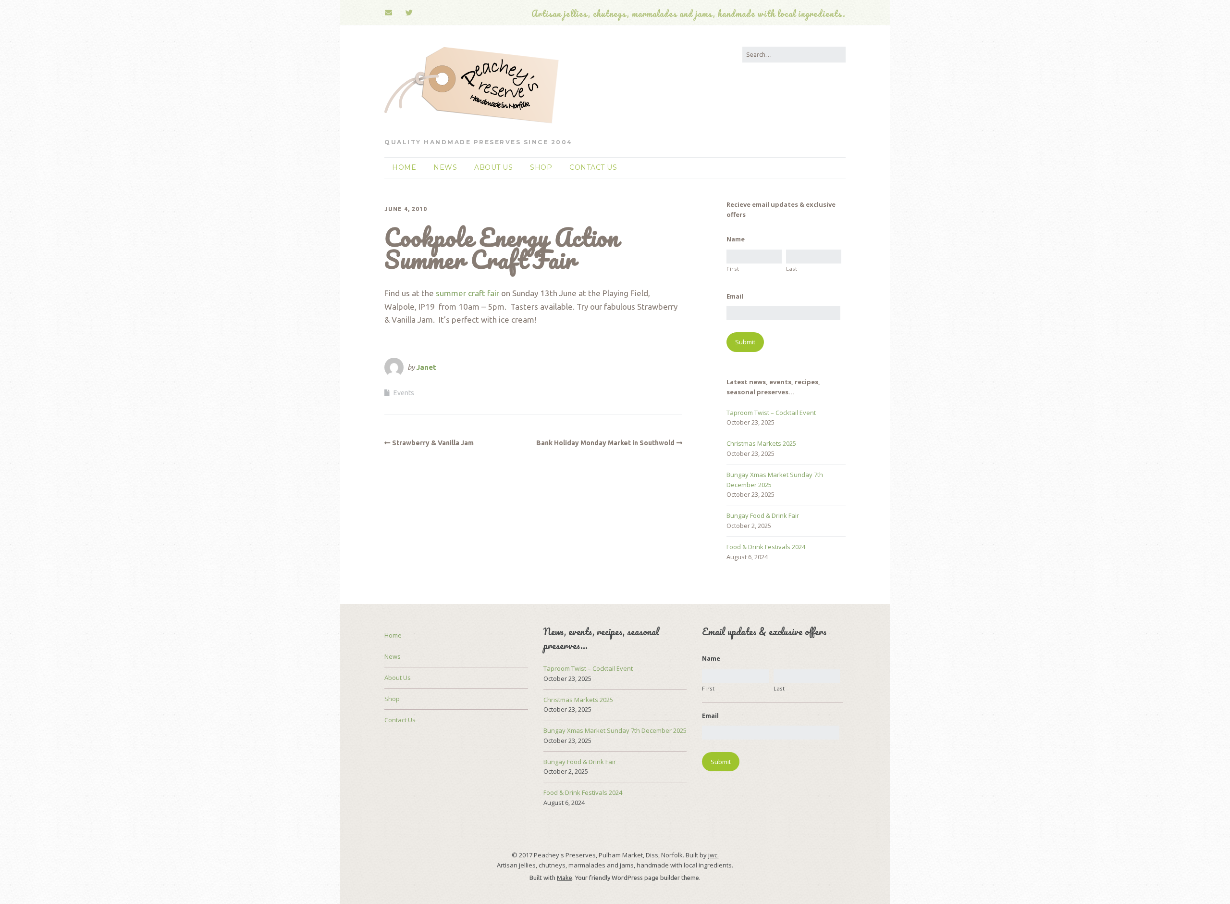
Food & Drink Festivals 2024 (765, 546)
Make (564, 877)
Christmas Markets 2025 (761, 443)
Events (404, 393)
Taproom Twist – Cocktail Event (771, 412)
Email (734, 296)
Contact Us (593, 167)
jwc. (713, 855)
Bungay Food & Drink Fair (762, 515)
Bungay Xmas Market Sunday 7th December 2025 (615, 730)
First (732, 268)
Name (735, 239)
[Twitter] (409, 12)
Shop (541, 167)
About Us (493, 167)
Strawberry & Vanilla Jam (433, 443)
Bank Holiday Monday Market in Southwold (605, 443)
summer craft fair (467, 293)
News (445, 167)
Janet (426, 367)
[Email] (391, 12)
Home (404, 167)
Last (792, 268)
